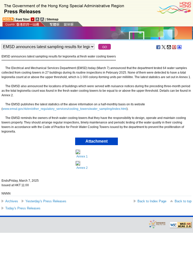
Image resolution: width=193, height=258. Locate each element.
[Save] (174, 47)
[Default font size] (33, 19)
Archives (11, 201)
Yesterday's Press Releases (45, 201)
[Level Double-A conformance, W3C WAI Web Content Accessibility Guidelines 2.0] (181, 225)
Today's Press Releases (22, 208)
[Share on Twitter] (164, 47)
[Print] (179, 47)
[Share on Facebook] (158, 47)
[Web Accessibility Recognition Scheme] (157, 223)
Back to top (183, 201)
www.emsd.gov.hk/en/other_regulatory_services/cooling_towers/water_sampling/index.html (65, 109)
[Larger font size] (37, 19)
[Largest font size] (42, 19)
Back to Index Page (151, 201)
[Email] (169, 47)
